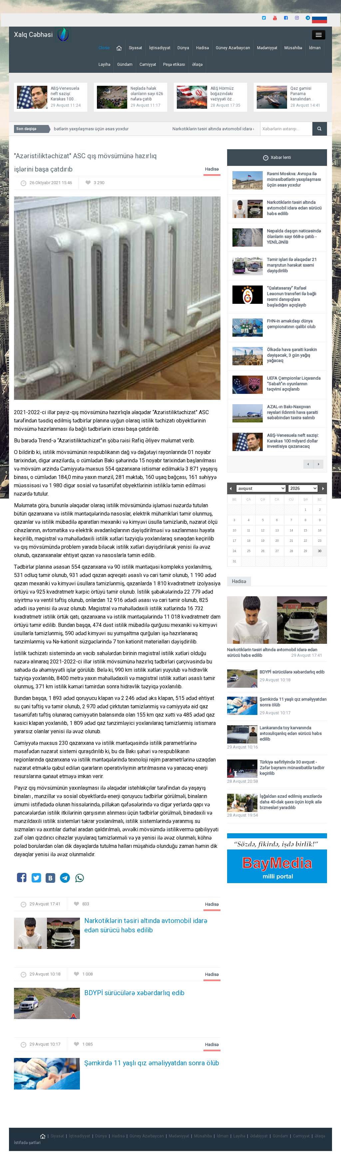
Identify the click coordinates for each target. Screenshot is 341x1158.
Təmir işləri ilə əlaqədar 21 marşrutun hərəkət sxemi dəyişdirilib (292, 265)
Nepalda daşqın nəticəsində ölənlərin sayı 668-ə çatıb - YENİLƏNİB (294, 236)
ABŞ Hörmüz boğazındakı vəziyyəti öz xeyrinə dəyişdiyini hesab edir (226, 99)
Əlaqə (197, 64)
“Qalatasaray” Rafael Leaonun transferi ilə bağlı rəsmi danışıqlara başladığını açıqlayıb (291, 296)
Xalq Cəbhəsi (33, 35)
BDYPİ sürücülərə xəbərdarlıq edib (134, 993)
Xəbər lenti (281, 157)
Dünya (183, 48)
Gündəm (125, 64)
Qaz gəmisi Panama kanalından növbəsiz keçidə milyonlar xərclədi (306, 99)
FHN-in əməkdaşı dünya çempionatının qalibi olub (291, 323)
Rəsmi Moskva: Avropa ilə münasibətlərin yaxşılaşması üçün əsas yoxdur (294, 179)
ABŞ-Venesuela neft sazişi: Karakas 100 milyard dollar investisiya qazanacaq (293, 441)
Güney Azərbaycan (233, 48)
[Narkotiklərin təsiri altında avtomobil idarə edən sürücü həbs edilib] (47, 935)
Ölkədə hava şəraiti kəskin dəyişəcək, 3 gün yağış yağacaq (292, 355)
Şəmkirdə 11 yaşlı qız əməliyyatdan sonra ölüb (151, 1063)
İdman (315, 48)
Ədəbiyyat (259, 1136)
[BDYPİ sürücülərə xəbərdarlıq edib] (47, 1005)
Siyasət (135, 48)
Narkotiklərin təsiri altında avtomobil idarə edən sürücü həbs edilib (227, 128)
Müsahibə (293, 48)
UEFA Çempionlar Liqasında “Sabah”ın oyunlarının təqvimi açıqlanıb (294, 384)
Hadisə (202, 48)
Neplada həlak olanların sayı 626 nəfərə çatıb (147, 93)
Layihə (104, 64)
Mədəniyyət (267, 48)
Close (104, 47)
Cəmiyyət (148, 64)
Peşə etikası (174, 64)
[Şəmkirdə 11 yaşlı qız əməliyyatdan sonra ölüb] (47, 1076)
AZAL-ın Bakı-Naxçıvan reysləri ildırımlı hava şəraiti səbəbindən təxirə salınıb (292, 412)
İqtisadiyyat (159, 48)
